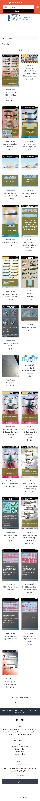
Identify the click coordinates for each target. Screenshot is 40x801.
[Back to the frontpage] (4, 38)
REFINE (20, 50)
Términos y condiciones (20, 746)
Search (20, 744)
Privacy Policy (20, 749)
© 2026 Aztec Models (20, 797)
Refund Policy (19, 751)
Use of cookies (20, 754)
